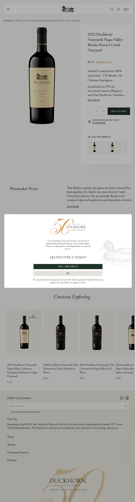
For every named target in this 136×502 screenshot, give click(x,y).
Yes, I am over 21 (68, 266)
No (68, 273)
